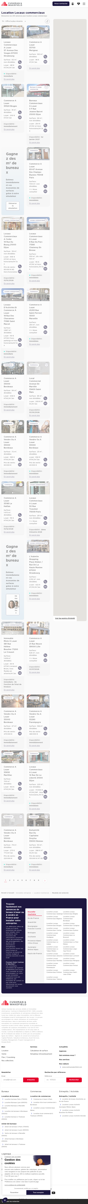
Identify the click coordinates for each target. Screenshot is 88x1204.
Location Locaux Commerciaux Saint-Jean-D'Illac (70, 972)
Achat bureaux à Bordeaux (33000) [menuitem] (12, 1140)
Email (3, 1076)
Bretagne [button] (32, 933)
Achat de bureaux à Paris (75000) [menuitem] (16, 1126)
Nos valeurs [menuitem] (64, 1064)
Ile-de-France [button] (33, 918)
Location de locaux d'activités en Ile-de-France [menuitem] (72, 1100)
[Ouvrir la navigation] (84, 3)
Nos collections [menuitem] (7, 1061)
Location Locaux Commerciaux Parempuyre (52, 965)
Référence (48, 1076)
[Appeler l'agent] (20, 62)
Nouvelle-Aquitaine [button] (32, 913)
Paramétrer (14, 1192)
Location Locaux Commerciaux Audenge (55, 913)
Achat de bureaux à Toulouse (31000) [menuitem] (13, 1145)
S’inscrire (31, 1080)
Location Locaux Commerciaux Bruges (54, 924)
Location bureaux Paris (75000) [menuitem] (15, 1099)
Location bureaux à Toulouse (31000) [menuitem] (13, 1118)
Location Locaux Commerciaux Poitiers (54, 971)
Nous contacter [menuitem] (60, 3)
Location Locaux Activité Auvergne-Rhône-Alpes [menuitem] (69, 1106)
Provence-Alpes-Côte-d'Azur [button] (34, 942)
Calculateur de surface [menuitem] (39, 1051)
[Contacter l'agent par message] (20, 67)
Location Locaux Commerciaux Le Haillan (52, 942)
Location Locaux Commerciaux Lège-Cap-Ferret (70, 949)
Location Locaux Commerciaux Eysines (70, 929)
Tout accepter (38, 1192)
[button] (5, 1200)
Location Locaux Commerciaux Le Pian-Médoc (71, 942)
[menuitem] (73, 4)
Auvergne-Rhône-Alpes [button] (33, 948)
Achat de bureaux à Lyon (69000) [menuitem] (16, 1130)
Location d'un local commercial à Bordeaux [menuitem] (43, 1103)
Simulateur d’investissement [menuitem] (41, 1054)
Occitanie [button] (32, 937)
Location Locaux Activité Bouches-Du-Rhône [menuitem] (69, 1111)
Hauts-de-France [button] (35, 953)
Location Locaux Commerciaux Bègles (70, 913)
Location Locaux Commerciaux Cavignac (71, 924)
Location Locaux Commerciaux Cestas (54, 929)
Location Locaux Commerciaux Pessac (70, 964)
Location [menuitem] (4, 1051)
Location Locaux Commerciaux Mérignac (71, 959)
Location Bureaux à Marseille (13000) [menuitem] (13, 1107)
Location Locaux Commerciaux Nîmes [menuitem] (42, 1109)
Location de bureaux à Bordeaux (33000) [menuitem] (14, 1112)
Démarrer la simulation (12, 206)
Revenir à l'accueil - (8, 893)
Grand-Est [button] (32, 922)
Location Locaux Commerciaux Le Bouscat (69, 935)
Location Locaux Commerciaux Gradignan (52, 935)
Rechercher (74, 1080)
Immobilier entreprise (23, 893)
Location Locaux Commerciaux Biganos (54, 917)
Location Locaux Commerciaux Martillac (54, 959)
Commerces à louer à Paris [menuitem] (42, 1099)
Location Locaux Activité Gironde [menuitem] (74, 1116)
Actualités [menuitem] (63, 1047)
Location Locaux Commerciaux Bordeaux (69, 918)
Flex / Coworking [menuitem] (8, 1057)
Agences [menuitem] (62, 1051)
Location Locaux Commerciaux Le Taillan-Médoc (52, 949)
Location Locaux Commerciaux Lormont (71, 955)
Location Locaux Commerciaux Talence (54, 978)
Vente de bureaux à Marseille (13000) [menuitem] (13, 1134)
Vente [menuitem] (3, 1054)
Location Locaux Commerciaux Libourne (55, 955)
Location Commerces (42, 893)
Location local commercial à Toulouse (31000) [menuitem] (41, 1115)
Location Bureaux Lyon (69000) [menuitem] (15, 1102)
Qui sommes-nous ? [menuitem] (67, 1055)
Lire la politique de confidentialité (15, 1185)
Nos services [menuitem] (64, 1059)
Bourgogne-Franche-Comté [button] (34, 928)
